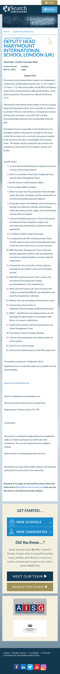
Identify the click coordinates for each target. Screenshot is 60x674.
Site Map (46, 653)
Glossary (34, 653)
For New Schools (15, 519)
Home (6, 653)
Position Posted (10, 66)
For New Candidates (16, 528)
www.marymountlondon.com (17, 383)
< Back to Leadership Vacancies (18, 38)
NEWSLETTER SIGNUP (28, 587)
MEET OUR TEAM (28, 576)
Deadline (24, 66)
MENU (51, 9)
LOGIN (50, 2)
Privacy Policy (19, 653)
